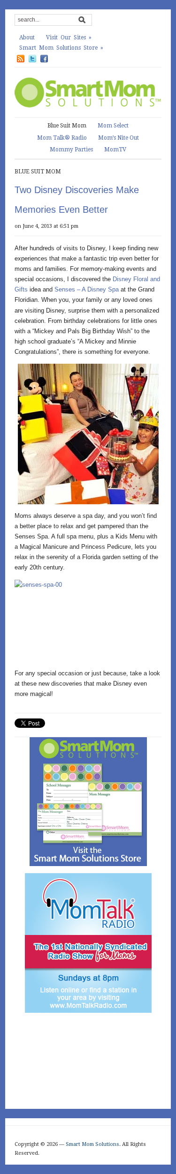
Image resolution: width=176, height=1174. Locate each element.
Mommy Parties (71, 149)
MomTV (115, 149)
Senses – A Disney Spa (86, 289)
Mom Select (113, 125)
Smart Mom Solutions (92, 1144)
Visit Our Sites (69, 37)
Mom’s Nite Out (118, 138)
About (27, 37)
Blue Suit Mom (66, 125)
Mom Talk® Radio (62, 138)
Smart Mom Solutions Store (61, 48)
